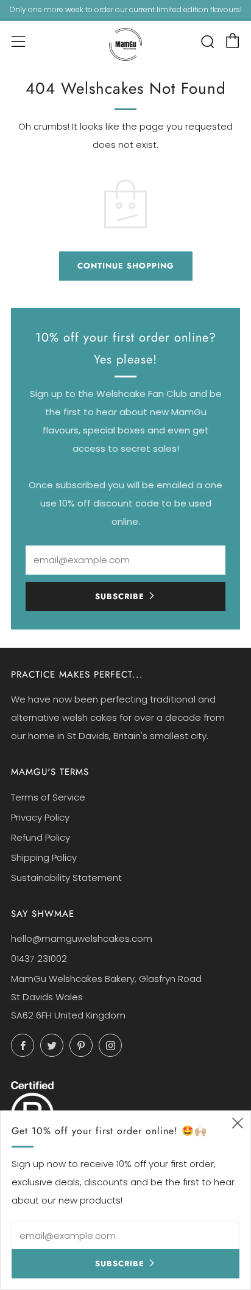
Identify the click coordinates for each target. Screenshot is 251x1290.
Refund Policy (40, 837)
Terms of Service (48, 797)
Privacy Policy (40, 817)
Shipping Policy (44, 857)
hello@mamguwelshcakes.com (81, 938)
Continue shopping (125, 266)
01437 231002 (39, 958)
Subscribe (119, 596)
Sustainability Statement (66, 877)
